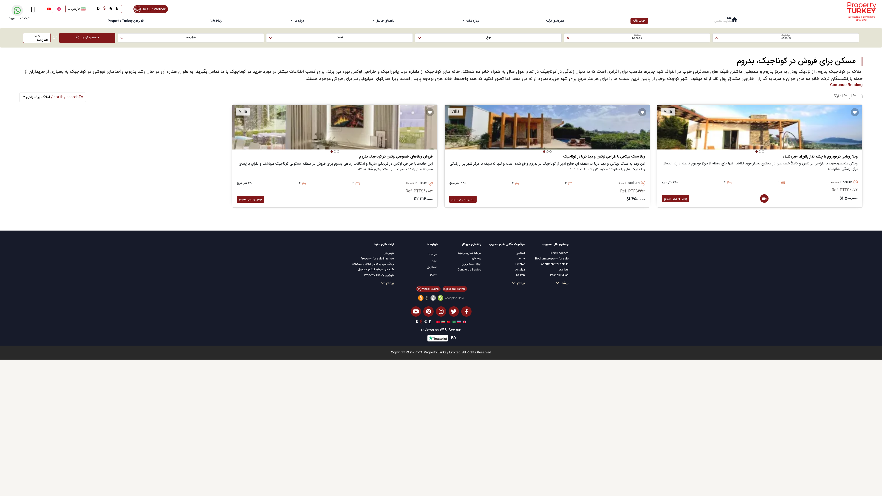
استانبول (520, 253)
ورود (12, 18)
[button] (785, 37)
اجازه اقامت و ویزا (471, 264)
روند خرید (475, 258)
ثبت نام (24, 18)
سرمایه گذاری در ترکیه (469, 253)
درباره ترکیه (472, 20)
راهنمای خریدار (385, 20)
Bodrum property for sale (551, 258)
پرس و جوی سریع (675, 198)
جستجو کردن (89, 37)
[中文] (448, 322)
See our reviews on (441, 330)
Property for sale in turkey (377, 258)
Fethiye (520, 264)
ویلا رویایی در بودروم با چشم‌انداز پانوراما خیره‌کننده (820, 157)
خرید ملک (639, 20)
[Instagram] (59, 9)
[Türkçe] (437, 322)
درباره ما (299, 20)
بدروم (521, 258)
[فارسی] (442, 322)
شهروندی (389, 253)
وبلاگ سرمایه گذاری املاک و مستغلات (373, 264)
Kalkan (520, 275)
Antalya (520, 269)
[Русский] (458, 322)
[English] (463, 322)
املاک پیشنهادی (54, 97)
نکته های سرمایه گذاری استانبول (376, 269)
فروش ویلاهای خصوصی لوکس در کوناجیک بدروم (396, 157)
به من (41, 38)
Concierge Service (469, 269)
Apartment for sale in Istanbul (554, 267)
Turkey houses (558, 253)
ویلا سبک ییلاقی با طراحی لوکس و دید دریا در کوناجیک (604, 157)
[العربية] (453, 322)
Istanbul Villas (559, 275)
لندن (434, 261)
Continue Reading (846, 85)
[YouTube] (49, 9)
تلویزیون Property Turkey (379, 275)
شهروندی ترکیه (555, 20)
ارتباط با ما (216, 20)
